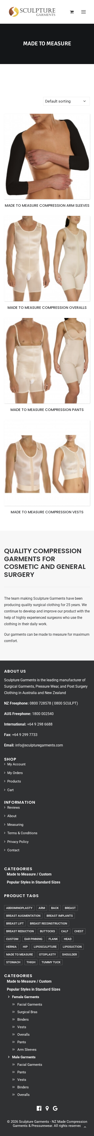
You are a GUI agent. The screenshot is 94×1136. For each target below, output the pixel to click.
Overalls (23, 1035)
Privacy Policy (18, 842)
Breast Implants (60, 915)
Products (14, 781)
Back (55, 908)
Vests (21, 1027)
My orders (15, 773)
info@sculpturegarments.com (39, 745)
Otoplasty (47, 954)
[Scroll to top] (85, 1126)
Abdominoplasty (19, 908)
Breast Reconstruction (48, 923)
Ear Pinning (33, 939)
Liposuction (72, 946)
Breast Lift (15, 923)
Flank (53, 939)
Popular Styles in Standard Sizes (33, 882)
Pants (21, 1042)
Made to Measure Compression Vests (47, 512)
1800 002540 (43, 714)
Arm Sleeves (27, 1050)
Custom (12, 939)
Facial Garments (29, 1004)
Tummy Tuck (51, 962)
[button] (83, 12)
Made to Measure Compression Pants (47, 409)
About (11, 816)
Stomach (13, 962)
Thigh (30, 962)
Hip (25, 946)
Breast (70, 908)
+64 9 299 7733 (24, 735)
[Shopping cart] (70, 12)
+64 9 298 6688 (39, 724)
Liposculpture (45, 946)
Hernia (11, 946)
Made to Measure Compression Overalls (47, 307)
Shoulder (69, 954)
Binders (23, 1019)
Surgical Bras (27, 1012)
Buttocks (47, 931)
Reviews (13, 808)
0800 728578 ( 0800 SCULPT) (54, 703)
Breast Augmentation (23, 915)
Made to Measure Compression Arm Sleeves (47, 205)
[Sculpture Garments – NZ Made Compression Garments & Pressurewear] (32, 12)
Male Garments (24, 1057)
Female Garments (25, 997)
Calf (64, 931)
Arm (42, 908)
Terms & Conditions (22, 833)
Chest (79, 931)
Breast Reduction (20, 931)
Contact (13, 850)
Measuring (15, 825)
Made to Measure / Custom (29, 874)
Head (67, 939)
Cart (10, 790)
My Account (16, 764)
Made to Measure (19, 954)
